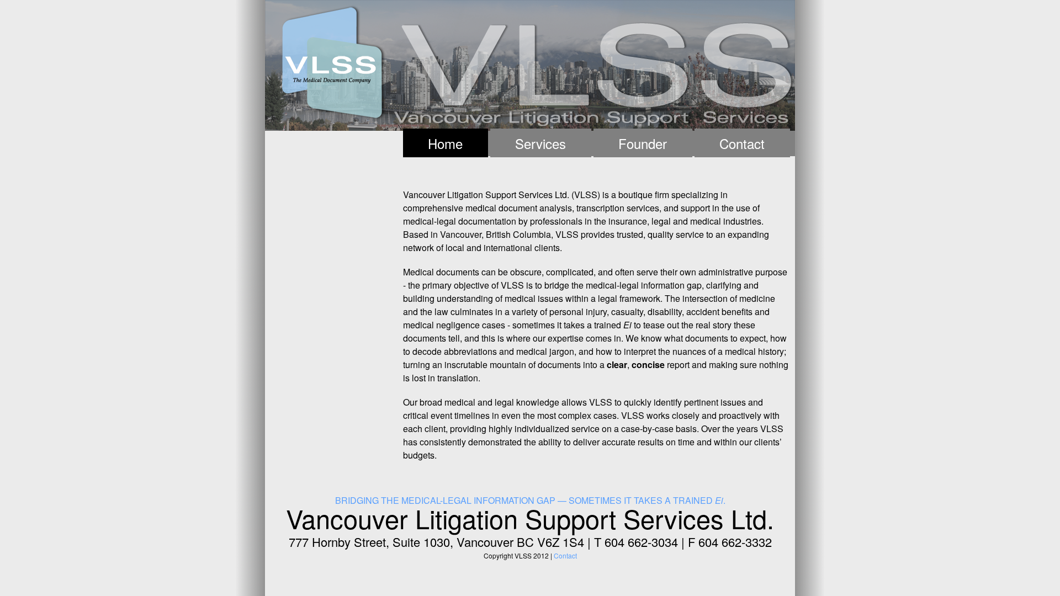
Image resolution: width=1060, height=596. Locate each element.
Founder (642, 143)
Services (540, 143)
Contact (742, 143)
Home (445, 143)
